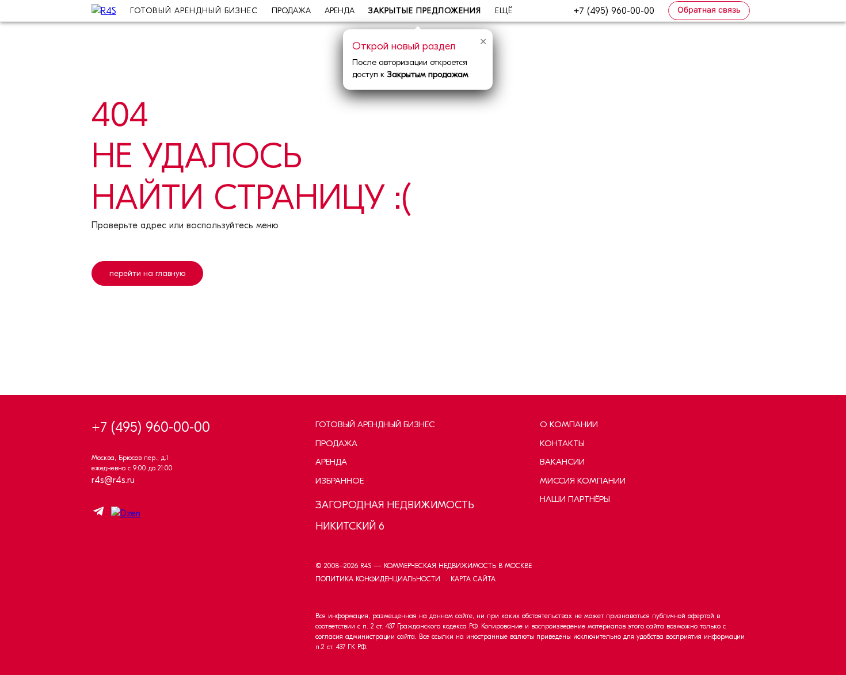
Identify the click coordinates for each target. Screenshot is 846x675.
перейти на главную (147, 273)
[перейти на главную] (147, 315)
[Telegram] (98, 513)
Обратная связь (709, 9)
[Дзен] (122, 513)
